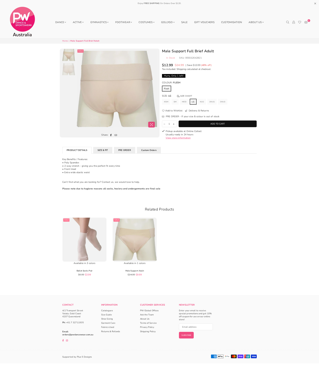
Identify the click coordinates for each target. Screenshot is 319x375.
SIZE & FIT (103, 150)
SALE (184, 22)
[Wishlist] (300, 22)
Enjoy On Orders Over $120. (159, 3)
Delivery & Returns (198, 110)
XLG (202, 101)
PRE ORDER (124, 150)
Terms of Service (148, 323)
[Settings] (294, 22)
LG (193, 101)
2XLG (212, 101)
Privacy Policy (147, 327)
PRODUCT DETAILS (77, 150)
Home (65, 41)
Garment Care (108, 323)
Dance (59, 22)
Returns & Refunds (110, 331)
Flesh (166, 88)
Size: (177, 95)
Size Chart (186, 96)
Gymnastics (98, 22)
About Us (255, 22)
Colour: (171, 82)
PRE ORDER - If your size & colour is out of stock (192, 116)
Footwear (122, 22)
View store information (178, 137)
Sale (80, 51)
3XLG (222, 101)
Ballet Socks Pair (85, 270)
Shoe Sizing (107, 318)
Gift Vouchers (204, 22)
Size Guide (106, 314)
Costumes (146, 22)
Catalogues (107, 310)
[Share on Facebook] (111, 135)
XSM (166, 101)
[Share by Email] (116, 135)
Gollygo (167, 22)
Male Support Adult (134, 270)
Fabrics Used (107, 327)
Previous (79, 89)
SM (175, 101)
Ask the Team (147, 314)
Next (154, 89)
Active (77, 22)
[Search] (288, 22)
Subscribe (186, 335)
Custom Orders (149, 150)
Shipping (181, 69)
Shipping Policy (148, 331)
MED (184, 101)
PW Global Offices (149, 310)
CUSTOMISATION (231, 22)
